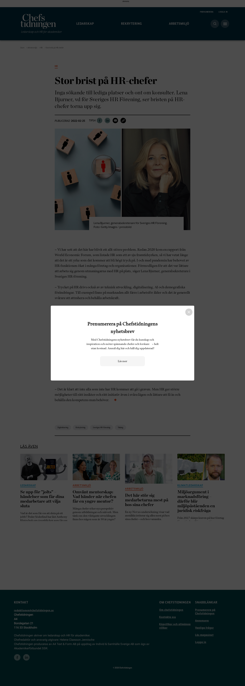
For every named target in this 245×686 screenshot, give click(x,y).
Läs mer (122, 361)
